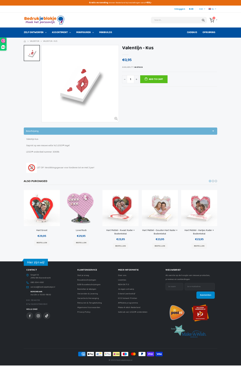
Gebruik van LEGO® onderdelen (133, 312)
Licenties (122, 280)
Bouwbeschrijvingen (86, 280)
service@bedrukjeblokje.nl (42, 287)
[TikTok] (46, 315)
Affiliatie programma (128, 303)
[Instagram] (38, 315)
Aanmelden (205, 295)
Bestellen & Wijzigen (86, 289)
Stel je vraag (83, 275)
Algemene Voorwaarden (88, 307)
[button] (210, 181)
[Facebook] (29, 315)
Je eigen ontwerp (126, 289)
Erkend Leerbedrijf (126, 293)
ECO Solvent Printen (127, 298)
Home (25, 41)
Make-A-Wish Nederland (129, 307)
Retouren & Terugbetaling (89, 303)
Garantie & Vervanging (88, 298)
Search (203, 20)
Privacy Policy (83, 312)
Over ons (122, 275)
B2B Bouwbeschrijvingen (88, 284)
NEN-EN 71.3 (123, 284)
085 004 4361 (37, 282)
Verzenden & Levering (87, 293)
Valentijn (34, 41)
